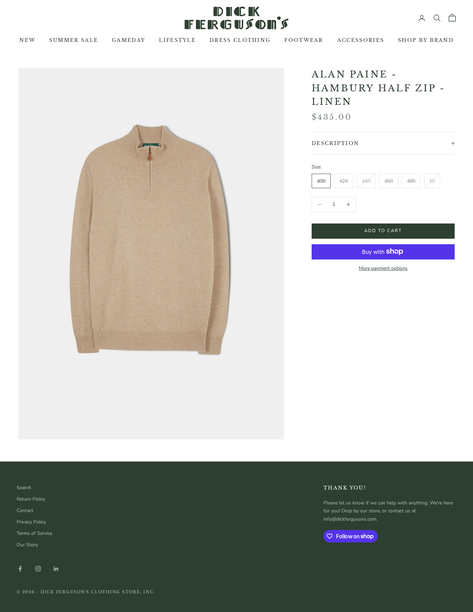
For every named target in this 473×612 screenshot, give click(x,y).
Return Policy (31, 499)
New (27, 40)
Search (24, 487)
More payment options (383, 268)
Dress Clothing (239, 40)
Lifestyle (177, 40)
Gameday (128, 40)
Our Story (27, 544)
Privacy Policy (31, 522)
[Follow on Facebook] (20, 568)
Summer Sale (73, 40)
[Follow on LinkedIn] (56, 568)
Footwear (303, 40)
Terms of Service (34, 533)
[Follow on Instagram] (38, 568)
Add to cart (383, 231)
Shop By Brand (426, 40)
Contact (25, 510)
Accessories (360, 40)
